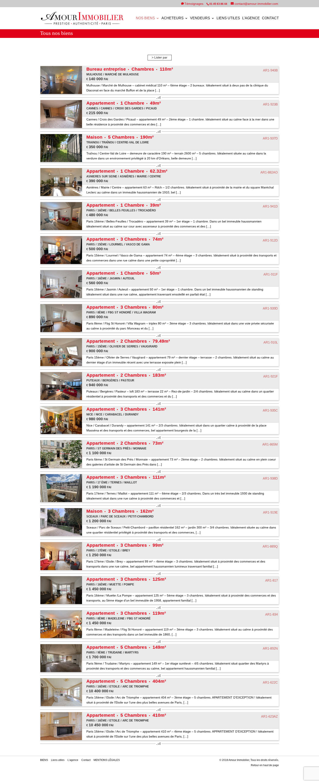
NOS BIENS (145, 18)
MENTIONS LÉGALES (107, 760)
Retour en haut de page (265, 765)
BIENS (44, 760)
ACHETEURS (172, 18)
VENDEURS (200, 18)
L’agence (251, 18)
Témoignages (194, 3)
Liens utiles (228, 18)
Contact (270, 18)
